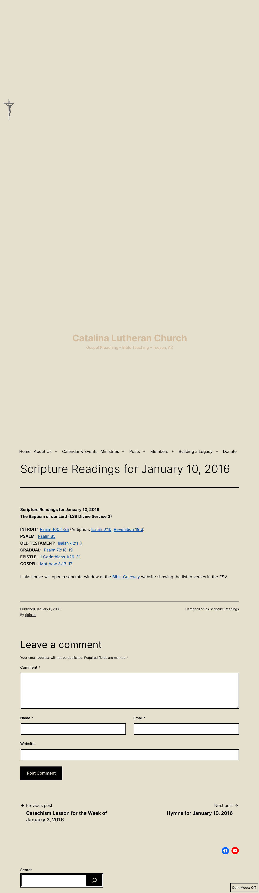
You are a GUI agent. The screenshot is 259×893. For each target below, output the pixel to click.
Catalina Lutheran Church (129, 338)
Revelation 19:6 (128, 529)
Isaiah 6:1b (101, 529)
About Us (43, 451)
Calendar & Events (79, 451)
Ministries (110, 451)
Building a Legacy (195, 451)
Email (139, 718)
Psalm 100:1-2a (54, 529)
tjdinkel (30, 615)
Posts (134, 451)
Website (27, 744)
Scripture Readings (224, 609)
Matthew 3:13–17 (56, 563)
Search (26, 870)
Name (26, 718)
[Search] (94, 880)
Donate (230, 451)
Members (159, 451)
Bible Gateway (126, 576)
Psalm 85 (46, 536)
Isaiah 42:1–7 (70, 543)
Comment (30, 667)
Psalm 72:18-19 (58, 550)
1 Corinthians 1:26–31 (60, 557)
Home (25, 451)
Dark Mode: (241, 888)
